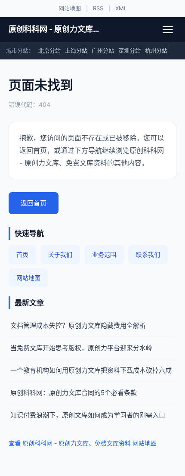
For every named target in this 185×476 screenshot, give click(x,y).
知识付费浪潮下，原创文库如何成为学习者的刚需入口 (87, 415)
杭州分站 (156, 50)
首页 (22, 254)
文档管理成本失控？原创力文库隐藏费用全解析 (78, 325)
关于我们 (60, 254)
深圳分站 (129, 50)
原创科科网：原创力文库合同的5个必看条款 (73, 393)
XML (121, 8)
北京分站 (49, 50)
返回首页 (33, 203)
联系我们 (148, 254)
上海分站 (76, 50)
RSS (98, 8)
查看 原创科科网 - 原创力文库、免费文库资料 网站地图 (83, 443)
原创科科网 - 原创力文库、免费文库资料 (55, 29)
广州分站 (103, 50)
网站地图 (70, 8)
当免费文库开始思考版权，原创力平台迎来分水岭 (81, 348)
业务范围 (104, 254)
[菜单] (167, 30)
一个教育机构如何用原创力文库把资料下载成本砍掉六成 (91, 370)
